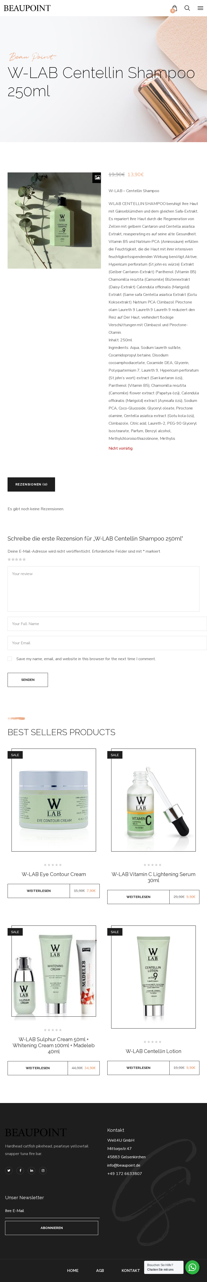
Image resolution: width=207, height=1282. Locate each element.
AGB (100, 1270)
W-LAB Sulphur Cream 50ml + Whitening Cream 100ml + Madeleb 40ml (54, 1045)
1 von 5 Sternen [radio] (9, 559)
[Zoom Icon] (97, 177)
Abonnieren (52, 1228)
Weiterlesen (39, 891)
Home (73, 1270)
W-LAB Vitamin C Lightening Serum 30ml (153, 877)
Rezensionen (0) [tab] (31, 484)
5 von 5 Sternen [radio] (24, 559)
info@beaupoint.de (123, 1165)
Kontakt (131, 1270)
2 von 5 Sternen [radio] (13, 559)
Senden (28, 680)
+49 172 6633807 (124, 1173)
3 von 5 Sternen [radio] (16, 559)
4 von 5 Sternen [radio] (20, 559)
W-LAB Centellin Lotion (153, 1051)
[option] (54, 220)
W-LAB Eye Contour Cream (54, 874)
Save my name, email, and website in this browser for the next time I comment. (86, 659)
